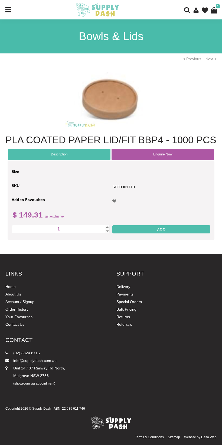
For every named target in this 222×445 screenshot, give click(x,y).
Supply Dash (41, 408)
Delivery (123, 286)
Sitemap (174, 437)
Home (10, 286)
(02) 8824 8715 (26, 353)
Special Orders (129, 302)
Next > (211, 59)
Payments (124, 294)
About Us (13, 294)
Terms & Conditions (149, 437)
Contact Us (14, 324)
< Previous (192, 59)
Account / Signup (19, 302)
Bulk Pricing (126, 309)
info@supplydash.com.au (34, 360)
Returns (123, 317)
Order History (16, 309)
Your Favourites (18, 317)
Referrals (124, 324)
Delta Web (209, 437)
